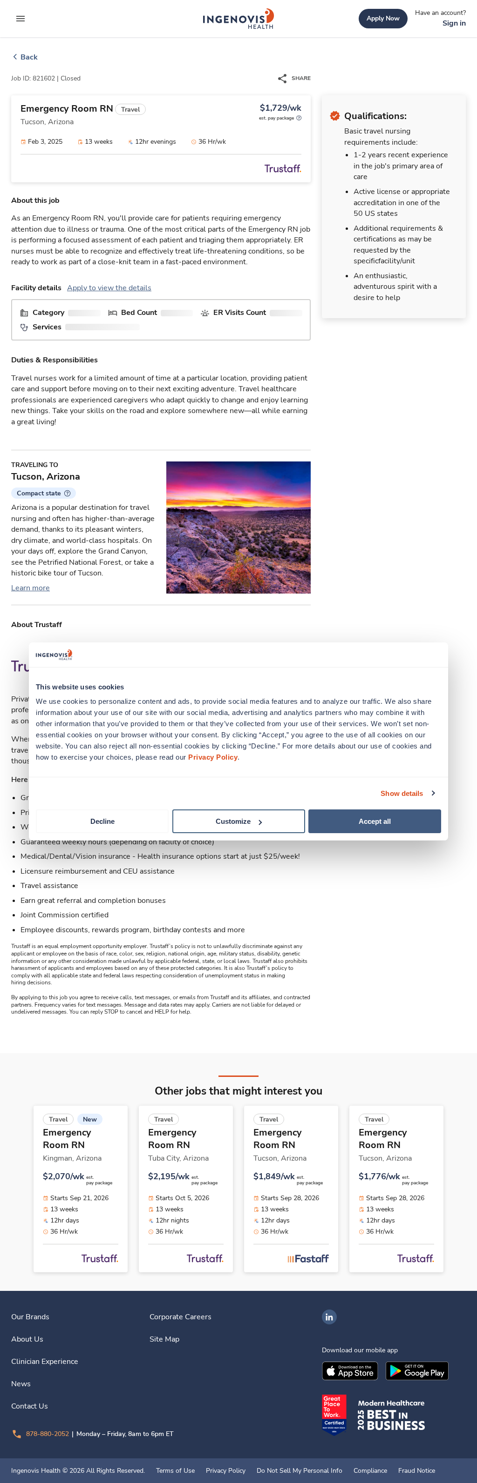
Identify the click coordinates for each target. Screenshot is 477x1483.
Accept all (375, 821)
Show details (402, 793)
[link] (238, 18)
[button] (43, 493)
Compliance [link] (370, 1471)
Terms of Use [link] (175, 1471)
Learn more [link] (30, 588)
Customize (233, 821)
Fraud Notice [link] (416, 1471)
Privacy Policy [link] (225, 1471)
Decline (102, 821)
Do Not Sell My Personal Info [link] (299, 1471)
